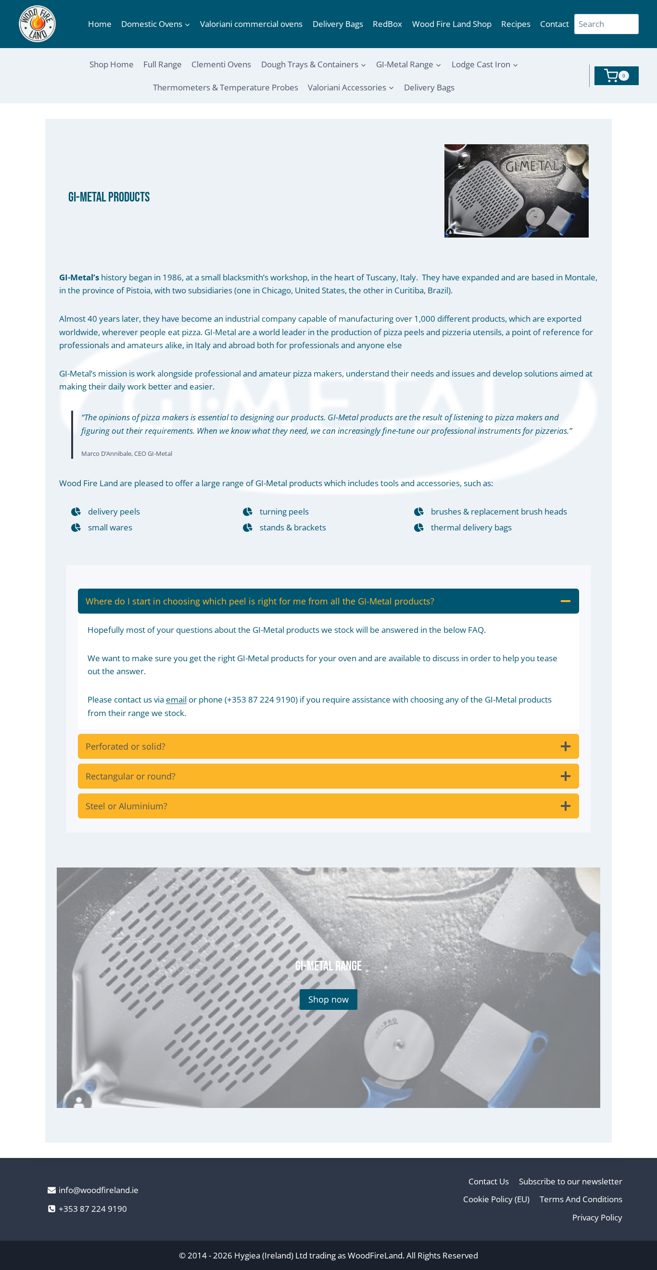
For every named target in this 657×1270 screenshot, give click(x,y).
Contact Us (488, 1181)
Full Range (162, 64)
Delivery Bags (338, 23)
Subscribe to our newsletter (570, 1181)
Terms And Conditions (581, 1199)
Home (100, 23)
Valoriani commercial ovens (251, 23)
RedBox (387, 23)
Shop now (328, 999)
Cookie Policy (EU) (496, 1199)
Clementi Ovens (221, 64)
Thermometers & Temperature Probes (225, 87)
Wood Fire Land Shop (452, 23)
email (176, 699)
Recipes (516, 23)
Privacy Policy (597, 1217)
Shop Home (111, 64)
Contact (554, 23)
